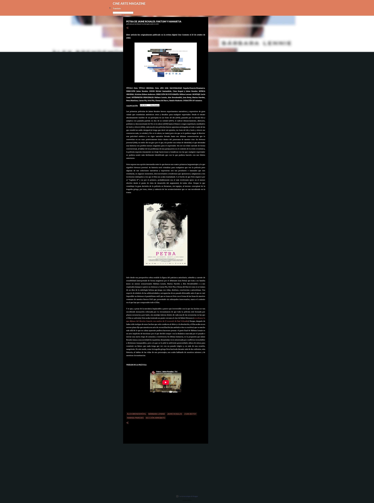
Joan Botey (190, 414)
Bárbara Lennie (156, 414)
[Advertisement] (137, 459)
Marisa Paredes (135, 418)
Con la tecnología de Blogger (188, 496)
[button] (127, 28)
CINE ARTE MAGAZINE (129, 3)
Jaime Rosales (174, 414)
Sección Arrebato (155, 418)
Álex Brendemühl (136, 414)
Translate (129, 15)
